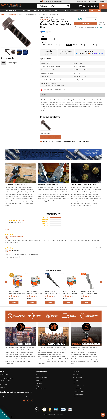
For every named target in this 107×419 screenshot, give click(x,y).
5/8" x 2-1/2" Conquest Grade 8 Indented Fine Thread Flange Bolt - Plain (40, 14)
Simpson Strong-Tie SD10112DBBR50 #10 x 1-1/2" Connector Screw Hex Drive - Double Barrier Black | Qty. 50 (53, 292)
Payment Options (41, 388)
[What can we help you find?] (68, 6)
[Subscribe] (26, 396)
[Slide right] (30, 52)
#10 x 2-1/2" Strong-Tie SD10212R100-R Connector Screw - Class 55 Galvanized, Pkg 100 (70, 292)
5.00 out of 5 (21, 220)
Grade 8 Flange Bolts (12, 14)
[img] (9, 234)
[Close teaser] (11, 417)
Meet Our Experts (77, 377)
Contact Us (102, 1)
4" (93, 44)
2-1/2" (68, 44)
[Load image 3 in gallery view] (19, 52)
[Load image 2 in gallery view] (13, 52)
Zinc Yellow (51, 39)
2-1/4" (62, 44)
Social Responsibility (78, 391)
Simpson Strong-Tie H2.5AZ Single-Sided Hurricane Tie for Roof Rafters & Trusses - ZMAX (89, 292)
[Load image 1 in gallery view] (7, 52)
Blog (74, 383)
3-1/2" (87, 44)
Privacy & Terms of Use (79, 386)
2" (56, 44)
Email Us (2, 387)
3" (81, 44)
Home (2, 14)
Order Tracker (93, 1)
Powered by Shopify (58, 414)
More (42, 110)
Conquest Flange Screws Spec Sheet (54, 89)
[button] (13, 10)
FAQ (37, 386)
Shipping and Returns (42, 377)
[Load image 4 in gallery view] (25, 52)
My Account (39, 380)
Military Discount (77, 375)
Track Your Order (41, 375)
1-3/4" (50, 44)
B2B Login (75, 397)
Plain (43, 39)
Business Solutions (81, 1)
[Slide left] (2, 52)
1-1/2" (43, 44)
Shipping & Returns (48, 53)
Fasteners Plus (51, 414)
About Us (75, 380)
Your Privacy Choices (78, 388)
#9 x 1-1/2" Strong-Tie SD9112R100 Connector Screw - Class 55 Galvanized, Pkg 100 (35, 292)
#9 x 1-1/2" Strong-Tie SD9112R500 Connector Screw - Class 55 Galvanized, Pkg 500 (17, 292)
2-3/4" (75, 44)
